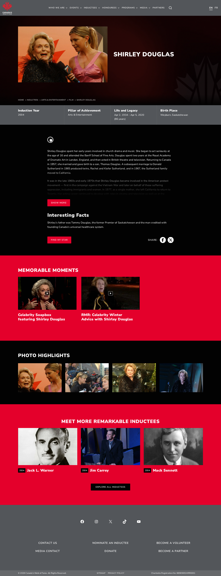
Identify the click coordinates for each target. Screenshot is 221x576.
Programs (128, 7)
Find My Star (59, 239)
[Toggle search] (170, 8)
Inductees (90, 7)
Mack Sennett (165, 470)
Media (143, 7)
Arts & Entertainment (80, 114)
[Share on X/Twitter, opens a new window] (171, 240)
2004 (21, 114)
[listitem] (40, 377)
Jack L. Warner (40, 470)
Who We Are (57, 7)
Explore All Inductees (110, 487)
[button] (47, 293)
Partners (159, 7)
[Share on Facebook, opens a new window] (163, 240)
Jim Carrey (99, 470)
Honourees (109, 7)
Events (74, 7)
